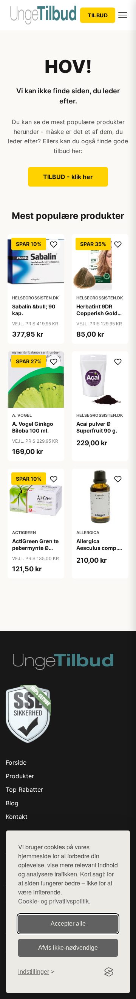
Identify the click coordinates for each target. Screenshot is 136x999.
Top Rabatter (24, 789)
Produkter (20, 776)
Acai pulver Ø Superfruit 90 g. (96, 427)
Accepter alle (68, 923)
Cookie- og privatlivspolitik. (54, 901)
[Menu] (122, 15)
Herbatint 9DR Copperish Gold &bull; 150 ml (96, 313)
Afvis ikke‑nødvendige (68, 947)
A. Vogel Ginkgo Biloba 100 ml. (32, 427)
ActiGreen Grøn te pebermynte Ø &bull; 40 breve (35, 548)
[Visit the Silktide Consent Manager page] (109, 972)
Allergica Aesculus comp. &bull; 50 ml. (97, 548)
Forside (16, 762)
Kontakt (17, 816)
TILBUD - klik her (68, 177)
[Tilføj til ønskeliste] (53, 244)
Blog (12, 803)
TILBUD (98, 15)
